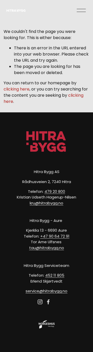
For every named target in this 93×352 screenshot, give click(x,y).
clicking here (16, 89)
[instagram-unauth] (40, 301)
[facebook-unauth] (48, 301)
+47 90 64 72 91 (54, 236)
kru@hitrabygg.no (46, 203)
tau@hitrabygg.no (46, 247)
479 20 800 (54, 191)
